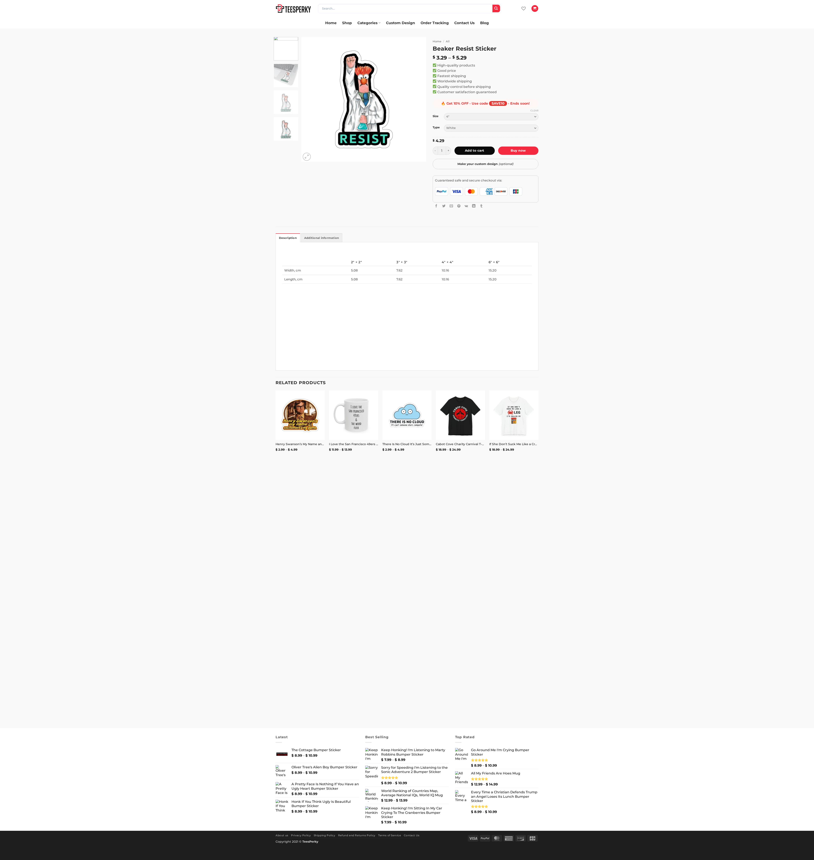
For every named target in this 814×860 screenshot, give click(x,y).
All (448, 41)
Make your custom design (485, 164)
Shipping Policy (324, 835)
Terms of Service (389, 835)
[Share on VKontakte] (466, 205)
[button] (534, 8)
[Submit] (496, 8)
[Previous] (309, 99)
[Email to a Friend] (451, 205)
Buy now (518, 150)
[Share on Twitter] (443, 205)
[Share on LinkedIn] (473, 205)
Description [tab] (288, 238)
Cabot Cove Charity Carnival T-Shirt (460, 444)
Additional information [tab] (321, 238)
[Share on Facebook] (436, 205)
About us (282, 835)
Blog (484, 23)
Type (436, 127)
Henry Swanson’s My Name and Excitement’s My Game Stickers (300, 444)
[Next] (418, 99)
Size (435, 116)
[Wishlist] (523, 8)
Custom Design (400, 23)
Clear (534, 110)
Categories (367, 23)
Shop (347, 23)
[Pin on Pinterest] (459, 205)
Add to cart (474, 150)
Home (331, 23)
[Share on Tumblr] (481, 205)
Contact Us (464, 23)
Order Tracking (435, 23)
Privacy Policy (301, 835)
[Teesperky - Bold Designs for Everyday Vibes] (294, 8)
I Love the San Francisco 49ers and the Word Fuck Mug (353, 444)
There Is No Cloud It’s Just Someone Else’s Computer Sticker (407, 444)
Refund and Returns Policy (356, 835)
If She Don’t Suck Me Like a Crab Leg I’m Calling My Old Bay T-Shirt (513, 444)
